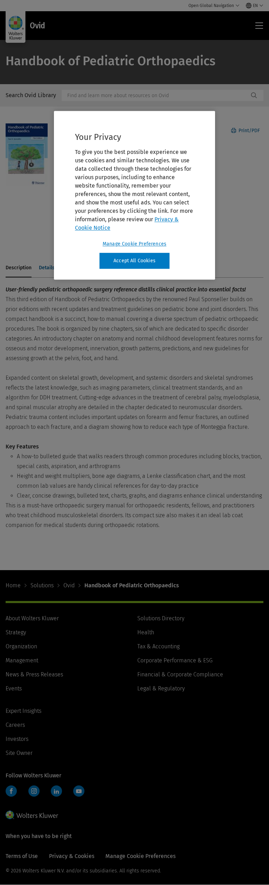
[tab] (19, 268)
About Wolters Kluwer (32, 618)
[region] (134, 195)
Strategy (16, 632)
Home (13, 585)
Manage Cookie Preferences (134, 244)
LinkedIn (56, 791)
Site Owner (19, 753)
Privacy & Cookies (71, 856)
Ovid (69, 585)
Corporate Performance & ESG (175, 660)
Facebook (11, 791)
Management (22, 660)
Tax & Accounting (158, 646)
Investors (17, 739)
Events (14, 688)
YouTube (78, 791)
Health (145, 632)
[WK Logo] (32, 815)
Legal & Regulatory (161, 688)
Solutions (42, 585)
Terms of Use (22, 856)
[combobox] (155, 95)
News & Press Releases (34, 674)
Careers (15, 725)
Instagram (34, 791)
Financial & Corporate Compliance (180, 674)
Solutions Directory (160, 618)
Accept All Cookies (134, 261)
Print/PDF (248, 131)
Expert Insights (23, 711)
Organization (21, 646)
